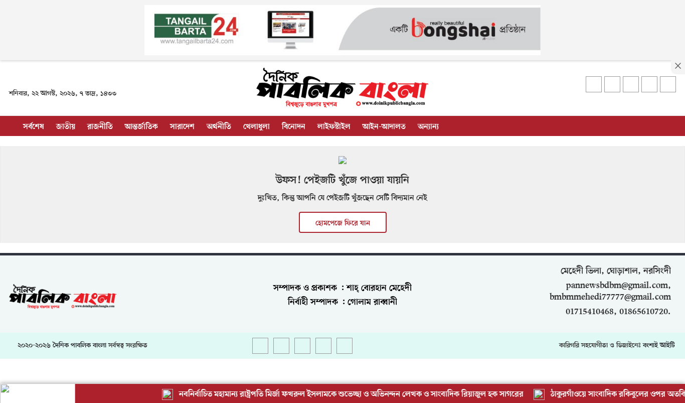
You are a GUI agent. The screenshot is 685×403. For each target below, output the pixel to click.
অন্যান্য (428, 126)
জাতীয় (65, 126)
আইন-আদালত (384, 126)
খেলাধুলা (256, 126)
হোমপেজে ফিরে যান (342, 223)
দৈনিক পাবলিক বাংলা (79, 345)
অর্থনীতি (219, 126)
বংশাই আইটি (659, 345)
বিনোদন (293, 126)
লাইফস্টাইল (334, 126)
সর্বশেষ (33, 126)
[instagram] (631, 84)
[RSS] (668, 84)
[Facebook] (594, 84)
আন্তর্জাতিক (141, 126)
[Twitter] (612, 84)
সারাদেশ (182, 126)
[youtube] (649, 84)
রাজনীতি (100, 126)
